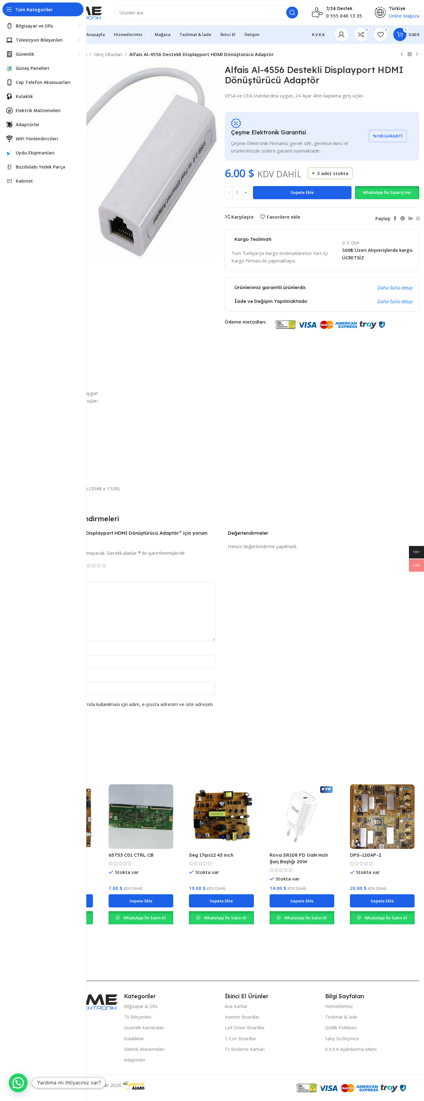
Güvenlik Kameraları (144, 1028)
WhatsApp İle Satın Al (144, 918)
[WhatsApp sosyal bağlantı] (418, 218)
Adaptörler (134, 1060)
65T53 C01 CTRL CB (131, 855)
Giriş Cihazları (108, 54)
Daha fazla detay (395, 287)
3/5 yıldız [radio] (93, 565)
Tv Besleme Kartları (245, 1049)
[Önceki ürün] (402, 54)
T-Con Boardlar (240, 1038)
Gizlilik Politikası (341, 1028)
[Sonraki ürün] (417, 54)
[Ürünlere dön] (409, 54)
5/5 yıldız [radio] (103, 565)
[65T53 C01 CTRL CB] (141, 816)
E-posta (40, 676)
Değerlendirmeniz (51, 576)
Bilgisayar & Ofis (141, 1006)
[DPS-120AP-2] (382, 816)
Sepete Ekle (302, 192)
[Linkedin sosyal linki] (410, 218)
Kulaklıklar (134, 1038)
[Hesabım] (341, 34)
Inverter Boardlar (242, 1017)
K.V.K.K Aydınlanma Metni (351, 1049)
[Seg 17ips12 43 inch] (221, 816)
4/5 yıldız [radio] (98, 565)
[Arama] (292, 12)
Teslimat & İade (341, 1017)
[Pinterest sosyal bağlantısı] (403, 218)
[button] (387, 192)
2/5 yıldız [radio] (88, 565)
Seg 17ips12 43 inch (211, 855)
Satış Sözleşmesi (342, 1038)
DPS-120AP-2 (365, 855)
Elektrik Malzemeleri (144, 1049)
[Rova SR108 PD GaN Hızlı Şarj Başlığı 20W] (302, 816)
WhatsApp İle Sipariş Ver (387, 192)
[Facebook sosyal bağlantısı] (395, 218)
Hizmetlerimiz (339, 1006)
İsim (36, 649)
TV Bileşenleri (137, 1017)
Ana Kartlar (236, 1006)
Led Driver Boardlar (245, 1028)
